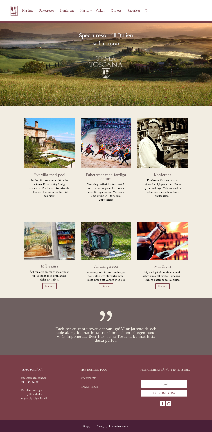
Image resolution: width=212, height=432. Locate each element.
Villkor (100, 10)
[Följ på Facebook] (162, 403)
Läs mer (49, 286)
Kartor (85, 10)
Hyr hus (27, 10)
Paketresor (46, 10)
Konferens (67, 10)
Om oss (116, 10)
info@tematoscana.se (33, 377)
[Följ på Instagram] (168, 403)
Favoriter (134, 10)
